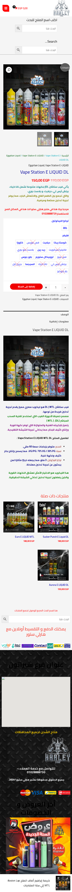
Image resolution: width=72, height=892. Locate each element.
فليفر (65, 235)
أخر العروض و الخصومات (36, 808)
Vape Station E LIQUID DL (51, 330)
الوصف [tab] (65, 314)
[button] (9, 70)
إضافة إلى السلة (26, 287)
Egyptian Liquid (13, 156)
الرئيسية (65, 156)
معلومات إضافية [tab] (59, 321)
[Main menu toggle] (6, 8)
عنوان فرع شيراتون (36, 664)
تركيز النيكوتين (60, 221)
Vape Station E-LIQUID (33, 156)
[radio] (65, 228)
